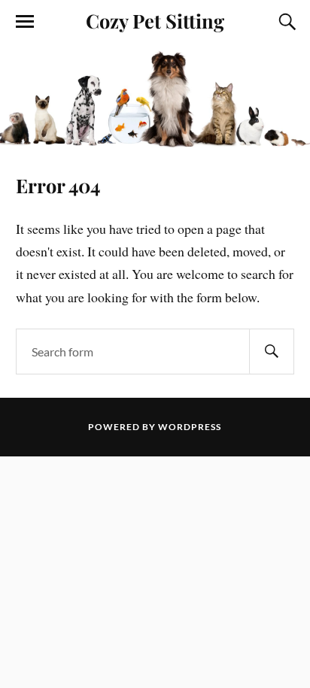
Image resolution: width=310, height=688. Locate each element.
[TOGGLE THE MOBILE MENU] (25, 22)
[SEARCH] (271, 351)
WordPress (189, 426)
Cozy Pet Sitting (155, 20)
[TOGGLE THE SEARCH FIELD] (285, 22)
